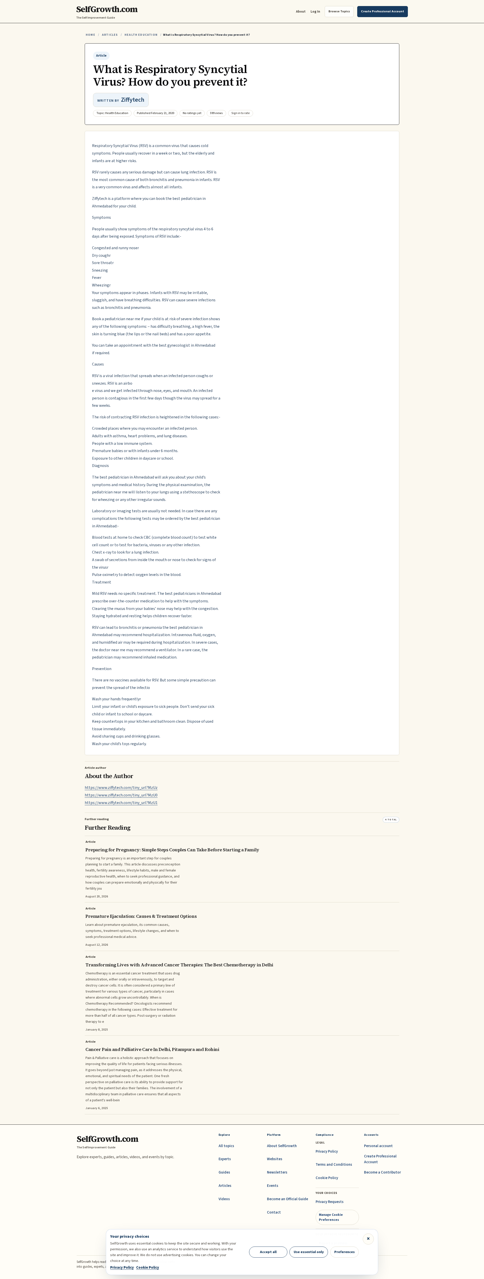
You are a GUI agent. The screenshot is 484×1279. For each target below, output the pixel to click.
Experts (225, 1159)
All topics (226, 1146)
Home (90, 35)
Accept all (268, 1252)
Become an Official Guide (287, 1199)
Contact (274, 1212)
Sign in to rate (240, 113)
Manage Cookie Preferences (331, 1217)
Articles (110, 35)
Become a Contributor (382, 1172)
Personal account (378, 1146)
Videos (224, 1199)
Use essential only (309, 1252)
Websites (274, 1159)
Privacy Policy (327, 1151)
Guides (224, 1172)
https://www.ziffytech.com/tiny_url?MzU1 (121, 803)
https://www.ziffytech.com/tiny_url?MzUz (121, 787)
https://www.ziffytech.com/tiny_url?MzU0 (121, 795)
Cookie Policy (327, 1178)
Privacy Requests (330, 1201)
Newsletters (277, 1172)
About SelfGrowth (282, 1146)
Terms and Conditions (334, 1164)
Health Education (141, 35)
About (301, 11)
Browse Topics (339, 11)
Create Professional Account (380, 1159)
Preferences (344, 1252)
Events (272, 1185)
